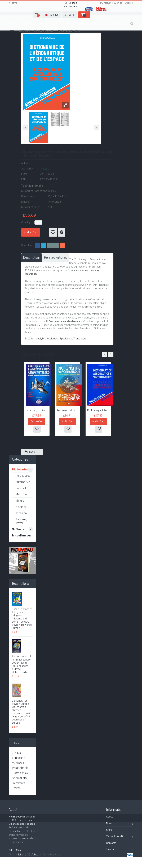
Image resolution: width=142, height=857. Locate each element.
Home (15, 23)
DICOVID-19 (97, 23)
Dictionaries (20, 469)
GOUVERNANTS (75, 23)
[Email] (50, 245)
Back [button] (32, 451)
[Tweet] (44, 245)
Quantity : (27, 222)
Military (20, 500)
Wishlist (118, 3)
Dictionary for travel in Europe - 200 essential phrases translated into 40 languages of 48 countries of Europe (21, 711)
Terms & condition (116, 836)
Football (21, 488)
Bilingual (36, 338)
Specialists (66, 338)
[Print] (56, 245)
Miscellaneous (21, 535)
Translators (79, 338)
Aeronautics (23, 475)
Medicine (21, 494)
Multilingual (18, 763)
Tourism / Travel (21, 521)
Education (18, 758)
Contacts (111, 843)
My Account (105, 3)
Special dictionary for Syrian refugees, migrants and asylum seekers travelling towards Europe (22, 618)
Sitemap (110, 849)
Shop (27, 23)
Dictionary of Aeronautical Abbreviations (37, 410)
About (109, 816)
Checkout (129, 3)
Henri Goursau (48, 163)
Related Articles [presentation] (55, 258)
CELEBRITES (116, 23)
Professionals (50, 338)
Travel (16, 788)
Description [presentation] (31, 258)
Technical (21, 513)
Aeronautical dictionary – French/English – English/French (67, 410)
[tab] (31, 257)
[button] (37, 14)
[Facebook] (37, 245)
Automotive (23, 482)
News (40, 23)
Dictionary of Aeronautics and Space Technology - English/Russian (98, 410)
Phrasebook (20, 768)
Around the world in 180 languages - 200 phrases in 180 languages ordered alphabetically (22, 664)
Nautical (21, 507)
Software (18, 529)
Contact (55, 23)
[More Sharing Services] (62, 245)
